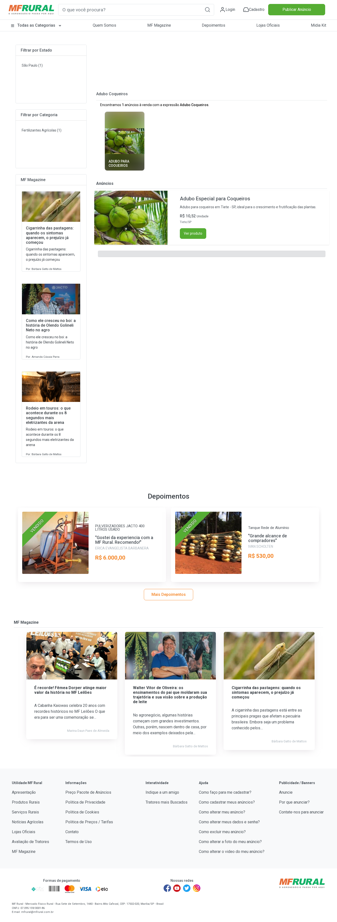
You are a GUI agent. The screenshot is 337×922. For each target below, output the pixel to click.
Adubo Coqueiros (112, 94)
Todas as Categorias (36, 25)
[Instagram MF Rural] (197, 888)
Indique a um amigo (162, 792)
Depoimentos (213, 25)
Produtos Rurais (26, 802)
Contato (72, 831)
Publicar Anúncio (296, 9)
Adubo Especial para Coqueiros (215, 199)
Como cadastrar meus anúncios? (227, 802)
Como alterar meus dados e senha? (229, 822)
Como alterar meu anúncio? (222, 812)
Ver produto (193, 233)
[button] (207, 9)
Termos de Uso (78, 841)
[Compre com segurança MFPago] (20, 889)
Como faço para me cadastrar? (225, 792)
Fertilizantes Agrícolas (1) (41, 130)
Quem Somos (104, 25)
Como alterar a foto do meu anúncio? (230, 841)
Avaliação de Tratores (30, 841)
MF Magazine (159, 25)
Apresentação (24, 792)
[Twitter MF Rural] (187, 888)
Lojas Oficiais (268, 25)
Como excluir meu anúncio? (222, 831)
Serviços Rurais (25, 812)
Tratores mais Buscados (166, 802)
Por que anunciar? (294, 802)
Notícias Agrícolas (27, 822)
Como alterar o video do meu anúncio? (231, 851)
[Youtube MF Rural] (177, 888)
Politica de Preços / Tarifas (89, 822)
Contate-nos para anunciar (301, 812)
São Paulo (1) (32, 65)
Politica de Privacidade (85, 802)
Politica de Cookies (82, 812)
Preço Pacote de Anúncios (88, 792)
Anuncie (286, 792)
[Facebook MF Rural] (167, 888)
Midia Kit (318, 25)
